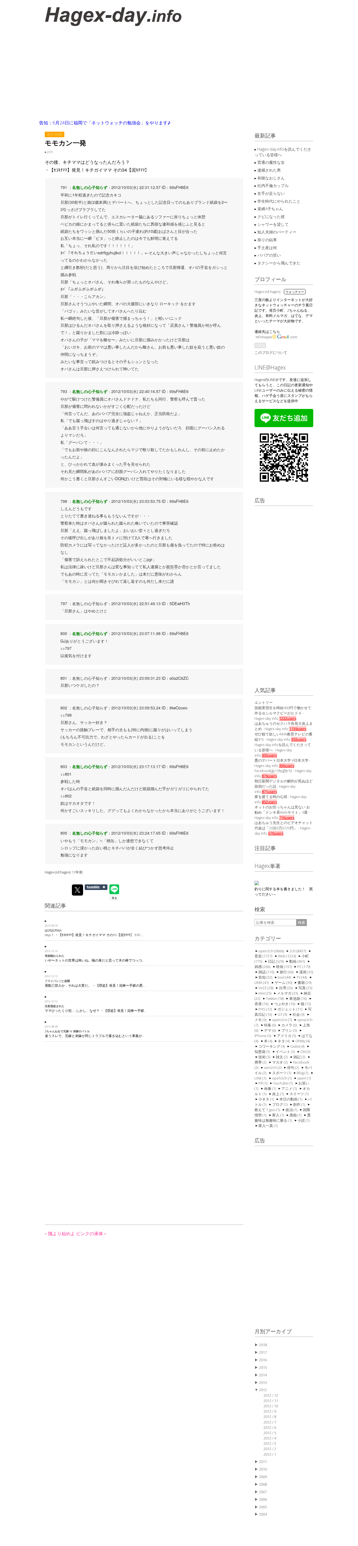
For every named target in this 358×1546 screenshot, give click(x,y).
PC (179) (303, 966)
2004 (263, 1514)
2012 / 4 (269, 1438)
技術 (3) (264, 1056)
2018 (263, 1344)
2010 (263, 1469)
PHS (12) (265, 1008)
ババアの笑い (269, 255)
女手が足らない (271, 193)
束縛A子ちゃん (270, 208)
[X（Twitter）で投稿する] (77, 890)
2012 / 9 (269, 1411)
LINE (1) (261, 1077)
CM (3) (305, 1051)
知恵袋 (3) (263, 1051)
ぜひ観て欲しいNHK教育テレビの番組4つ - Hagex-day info (283, 736)
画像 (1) (270, 1088)
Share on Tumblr (96, 887)
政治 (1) (292, 1109)
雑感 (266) (263, 966)
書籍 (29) (304, 982)
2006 (263, 1499)
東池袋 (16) (298, 998)
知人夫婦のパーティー (276, 232)
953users (298, 739)
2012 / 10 (270, 1405)
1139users (297, 728)
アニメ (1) (289, 1088)
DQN (119, 478)
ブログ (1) (280, 1104)
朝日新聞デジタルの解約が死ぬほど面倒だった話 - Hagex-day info (284, 786)
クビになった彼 (271, 216)
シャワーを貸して (273, 224)
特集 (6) (270, 1024)
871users (269, 791)
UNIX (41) (262, 982)
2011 (263, 1461)
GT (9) (283, 1014)
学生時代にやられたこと (278, 201)
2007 (263, 1491)
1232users (287, 718)
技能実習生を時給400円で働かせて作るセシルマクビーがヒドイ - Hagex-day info (283, 713)
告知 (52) (265, 976)
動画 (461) (297, 960)
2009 (263, 1476)
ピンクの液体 (91, 1233)
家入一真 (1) (267, 1125)
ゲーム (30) (284, 982)
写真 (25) (305, 987)
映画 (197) (284, 966)
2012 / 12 (270, 1395)
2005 (263, 1506)
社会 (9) (299, 1014)
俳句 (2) (293, 1067)
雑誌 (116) (266, 971)
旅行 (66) (287, 971)
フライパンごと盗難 (57, 981)
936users (286, 765)
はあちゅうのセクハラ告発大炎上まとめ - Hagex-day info (284, 726)
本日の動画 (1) (291, 1098)
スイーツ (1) (298, 1093)
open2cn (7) (282, 1019)
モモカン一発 (65, 142)
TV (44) (302, 976)
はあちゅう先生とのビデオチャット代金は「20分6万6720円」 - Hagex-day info (284, 828)
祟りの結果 (267, 239)
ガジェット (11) (290, 1008)
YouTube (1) (283, 1082)
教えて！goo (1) (268, 1109)
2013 (263, 1382)
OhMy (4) (302, 1040)
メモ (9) (261, 1019)
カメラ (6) (289, 1024)
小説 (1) (303, 1120)
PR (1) (263, 1082)
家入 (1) (278, 1114)
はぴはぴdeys (53, 930)
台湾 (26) (286, 987)
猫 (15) (306, 1003)
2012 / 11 (270, 1400)
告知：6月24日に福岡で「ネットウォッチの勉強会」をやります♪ (105, 123)
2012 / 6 (269, 1427)
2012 (263, 1389)
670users (275, 833)
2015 (263, 1367)
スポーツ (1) (282, 1072)
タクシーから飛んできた (278, 263)
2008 (263, 1484)
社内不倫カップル (273, 185)
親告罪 (172, 566)
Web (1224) (287, 955)
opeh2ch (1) (282, 1077)
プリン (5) (289, 1030)
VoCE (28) (266, 987)
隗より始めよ (60, 1233)
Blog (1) (303, 1072)
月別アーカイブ (273, 1331)
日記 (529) (276, 960)
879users (269, 775)
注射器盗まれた (54, 1006)
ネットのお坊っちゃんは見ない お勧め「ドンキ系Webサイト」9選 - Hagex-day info (282, 812)
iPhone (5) (263, 1035)
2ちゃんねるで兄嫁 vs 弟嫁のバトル (67, 1031)
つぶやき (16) (285, 1003)
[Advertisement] (179, 74)
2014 (263, 1374)
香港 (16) (262, 1003)
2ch (50, 151)
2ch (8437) (298, 950)
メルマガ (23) (288, 992)
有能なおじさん (271, 178)
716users (286, 817)
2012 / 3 (269, 1443)
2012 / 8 (269, 1416)
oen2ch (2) (273, 1067)
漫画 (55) (306, 971)
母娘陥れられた (54, 956)
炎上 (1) (278, 1093)
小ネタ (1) (266, 1098)
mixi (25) (265, 992)
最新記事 (265, 135)
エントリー (264, 702)
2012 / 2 (269, 1448)
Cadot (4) (297, 1045)
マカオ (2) (280, 1061)
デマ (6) (270, 1030)
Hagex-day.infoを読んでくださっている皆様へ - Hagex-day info (283, 750)
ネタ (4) (284, 1040)
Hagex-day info (82, 14)
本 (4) (268, 1040)
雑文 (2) (282, 1056)
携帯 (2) (261, 1061)
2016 (263, 1359)
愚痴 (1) (295, 1114)
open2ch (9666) (271, 950)
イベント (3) (286, 1051)
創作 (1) (299, 1104)
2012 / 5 (269, 1432)
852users (269, 801)
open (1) (304, 1077)
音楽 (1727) (264, 955)
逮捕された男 (269, 170)
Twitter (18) (275, 998)
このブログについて (271, 352)
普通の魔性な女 (271, 162)
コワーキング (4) (272, 1045)
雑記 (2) (299, 1056)
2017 (263, 1352)
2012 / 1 (269, 1454)
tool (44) (284, 976)
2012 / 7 (269, 1422)
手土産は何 (267, 247)
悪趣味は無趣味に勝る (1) (283, 1117)
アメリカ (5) (287, 1035)
